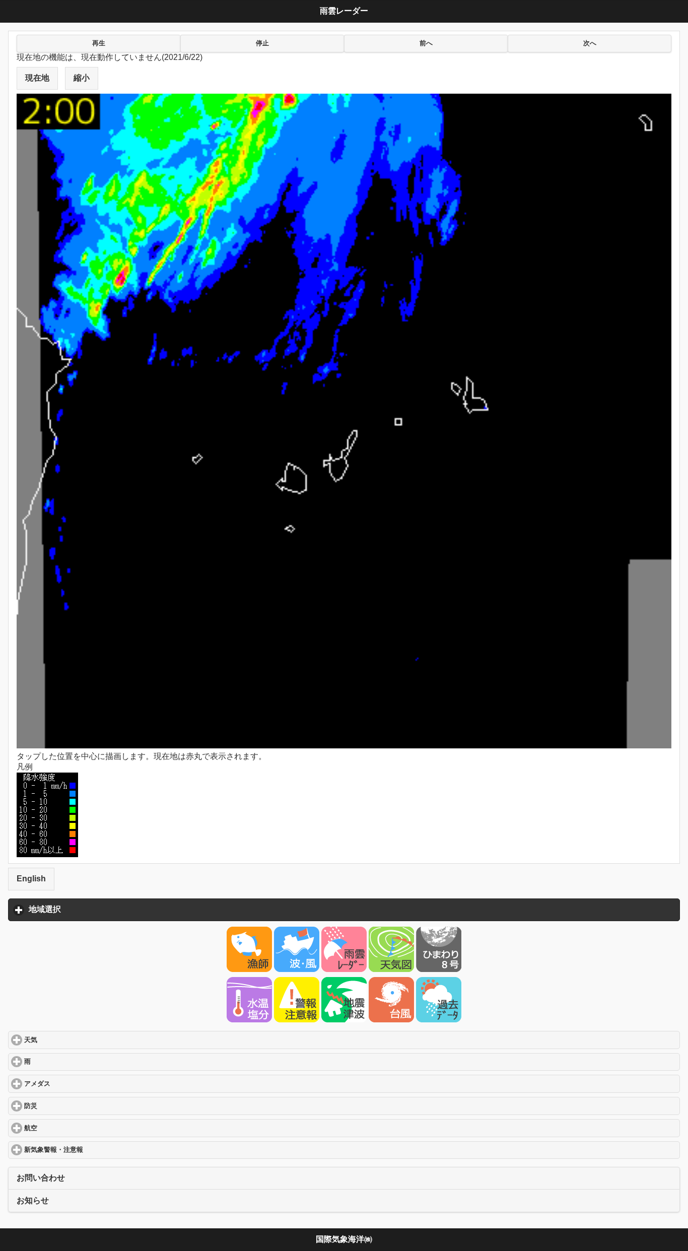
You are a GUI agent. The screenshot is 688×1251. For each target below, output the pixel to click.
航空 (68, 1128)
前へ (426, 43)
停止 (262, 43)
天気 (68, 1040)
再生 (98, 43)
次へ (589, 43)
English (31, 878)
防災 (68, 1105)
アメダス (75, 1083)
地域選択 (92, 909)
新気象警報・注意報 (91, 1149)
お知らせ (33, 1200)
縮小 (82, 78)
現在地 (37, 78)
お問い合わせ (41, 1177)
